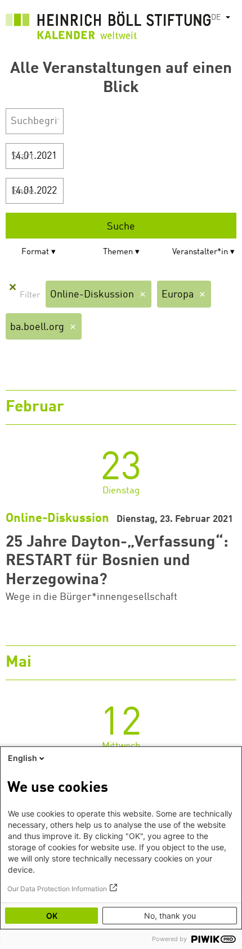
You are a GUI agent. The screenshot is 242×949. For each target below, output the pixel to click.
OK (51, 915)
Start (22, 157)
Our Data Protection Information (57, 888)
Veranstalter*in (200, 252)
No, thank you (170, 915)
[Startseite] (108, 27)
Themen (118, 252)
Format (35, 252)
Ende (22, 191)
